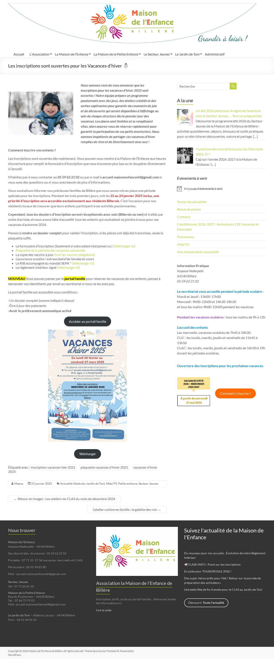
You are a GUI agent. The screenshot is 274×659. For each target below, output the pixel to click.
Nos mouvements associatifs (198, 252)
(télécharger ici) (82, 263)
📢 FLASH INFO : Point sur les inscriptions (212, 564)
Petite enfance (127, 483)
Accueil (18, 54)
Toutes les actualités (192, 202)
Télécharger (87, 454)
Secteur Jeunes (148, 483)
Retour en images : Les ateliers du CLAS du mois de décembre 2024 (64, 499)
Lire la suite (103, 610)
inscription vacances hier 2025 (53, 467)
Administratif (215, 54)
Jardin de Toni (95, 483)
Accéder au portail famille (87, 321)
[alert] (221, 188)
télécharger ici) (125, 246)
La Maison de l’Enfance (71, 54)
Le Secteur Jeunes (157, 54)
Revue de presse (189, 209)
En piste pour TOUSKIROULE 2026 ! (208, 571)
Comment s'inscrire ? (235, 393)
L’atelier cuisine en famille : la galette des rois (127, 509)
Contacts (184, 217)
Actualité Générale (72, 483)
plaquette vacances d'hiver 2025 (104, 467)
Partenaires (185, 237)
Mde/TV (111, 483)
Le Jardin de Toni (187, 54)
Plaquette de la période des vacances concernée (50, 250)
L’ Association (39, 54)
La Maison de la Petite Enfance (116, 54)
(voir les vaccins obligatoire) (74, 255)
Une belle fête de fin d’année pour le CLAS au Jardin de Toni (223, 589)
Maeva (18, 483)
